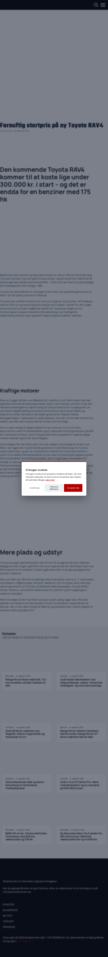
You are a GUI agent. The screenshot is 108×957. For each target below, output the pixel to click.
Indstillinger (35, 488)
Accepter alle (73, 488)
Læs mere (50, 480)
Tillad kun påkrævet (54, 487)
